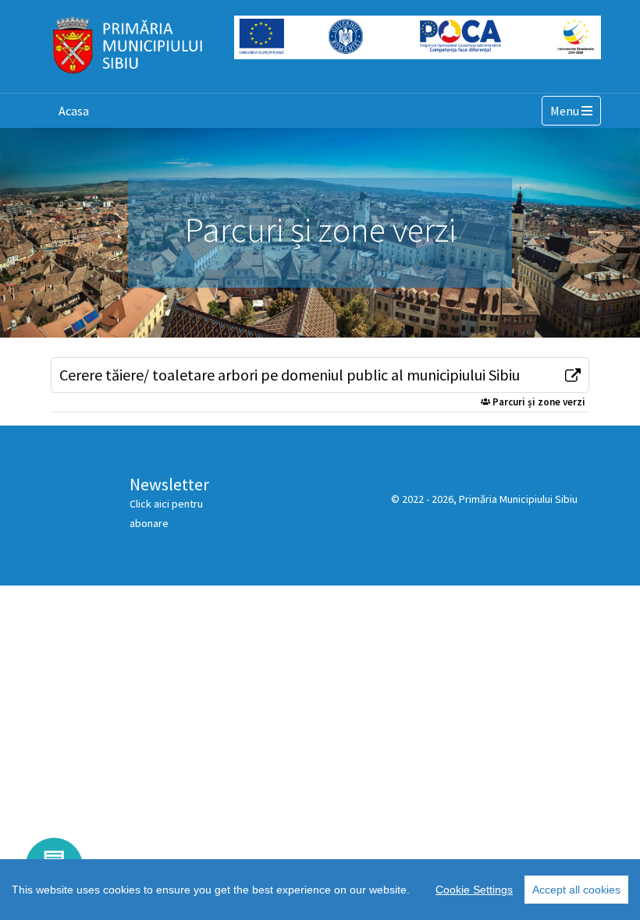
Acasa (74, 111)
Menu (575, 110)
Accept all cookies (576, 889)
